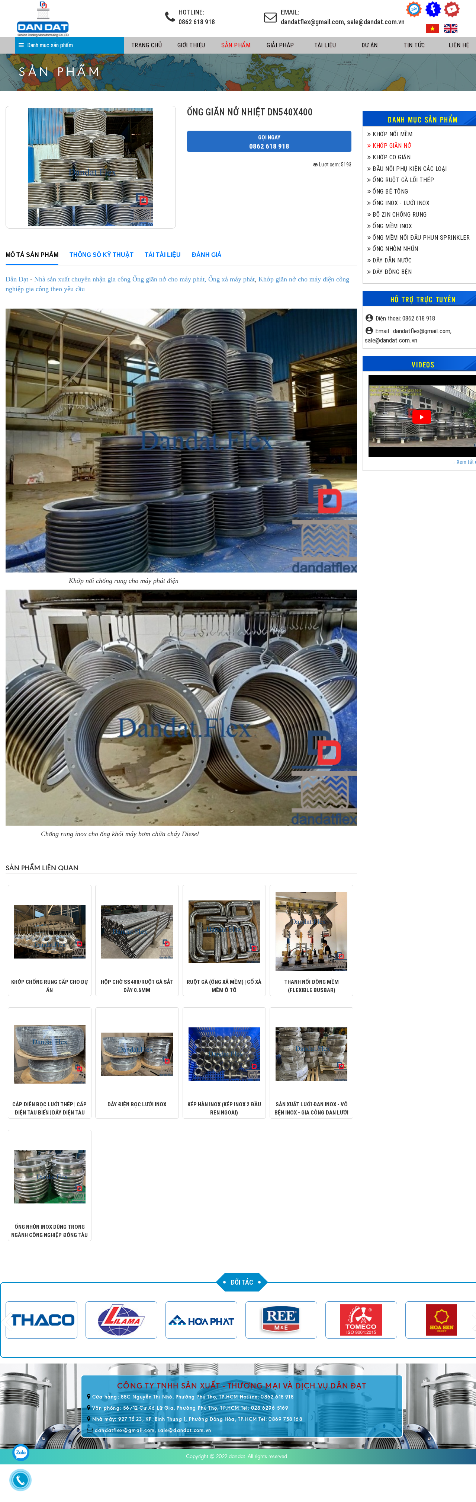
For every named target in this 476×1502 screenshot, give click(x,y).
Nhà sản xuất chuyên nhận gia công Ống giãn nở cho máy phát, (120, 279)
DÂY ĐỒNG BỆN (391, 271)
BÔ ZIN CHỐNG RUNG (399, 214)
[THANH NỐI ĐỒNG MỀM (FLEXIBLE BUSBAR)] (311, 931)
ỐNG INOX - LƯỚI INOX (400, 203)
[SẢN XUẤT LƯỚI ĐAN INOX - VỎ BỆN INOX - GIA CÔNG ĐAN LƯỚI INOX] (311, 1054)
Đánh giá (207, 255)
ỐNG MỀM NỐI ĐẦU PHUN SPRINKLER (420, 237)
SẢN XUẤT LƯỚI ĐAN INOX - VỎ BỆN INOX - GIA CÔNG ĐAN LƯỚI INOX (311, 1112)
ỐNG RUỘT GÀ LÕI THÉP (402, 180)
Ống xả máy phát (231, 279)
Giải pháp (280, 45)
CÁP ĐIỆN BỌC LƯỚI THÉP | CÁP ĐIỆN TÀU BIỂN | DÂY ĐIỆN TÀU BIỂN (49, 1112)
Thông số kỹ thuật (102, 255)
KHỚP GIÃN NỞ (391, 145)
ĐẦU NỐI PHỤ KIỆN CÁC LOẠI (409, 168)
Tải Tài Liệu (163, 255)
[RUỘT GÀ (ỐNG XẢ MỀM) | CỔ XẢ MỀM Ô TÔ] (224, 931)
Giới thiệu (191, 45)
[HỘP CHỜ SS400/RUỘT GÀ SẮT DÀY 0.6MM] (137, 931)
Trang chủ (146, 45)
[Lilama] (121, 1320)
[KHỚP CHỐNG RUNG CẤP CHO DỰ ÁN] (49, 931)
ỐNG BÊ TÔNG (389, 191)
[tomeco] (361, 1320)
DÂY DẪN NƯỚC (391, 260)
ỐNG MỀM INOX (391, 226)
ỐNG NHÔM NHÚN (394, 248)
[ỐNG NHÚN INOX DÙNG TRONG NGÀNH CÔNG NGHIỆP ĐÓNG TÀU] (49, 1176)
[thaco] (41, 1320)
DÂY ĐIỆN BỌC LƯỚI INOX (136, 1104)
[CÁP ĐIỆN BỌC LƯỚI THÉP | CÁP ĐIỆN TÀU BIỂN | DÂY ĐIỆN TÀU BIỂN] (49, 1054)
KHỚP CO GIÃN (391, 157)
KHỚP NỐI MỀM (391, 134)
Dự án (369, 45)
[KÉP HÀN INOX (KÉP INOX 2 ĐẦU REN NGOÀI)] (224, 1054)
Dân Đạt (18, 279)
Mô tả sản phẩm (32, 255)
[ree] (281, 1320)
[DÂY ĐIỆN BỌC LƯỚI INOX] (137, 1054)
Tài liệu (325, 45)
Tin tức (414, 45)
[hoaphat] (201, 1320)
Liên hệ (458, 45)
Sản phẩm (235, 45)
